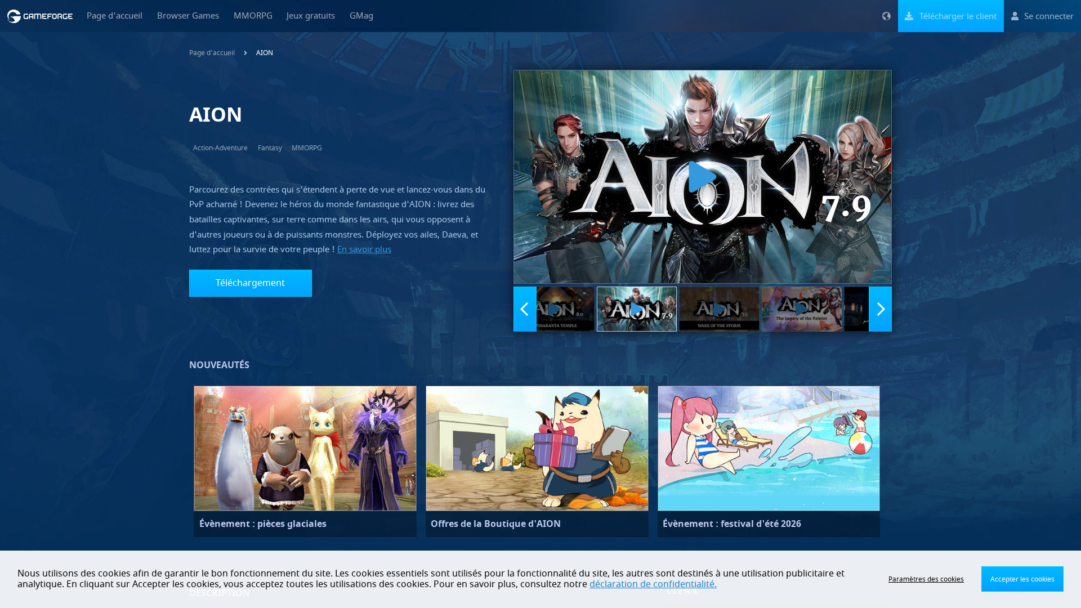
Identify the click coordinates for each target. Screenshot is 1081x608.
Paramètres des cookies (926, 579)
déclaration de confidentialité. (653, 584)
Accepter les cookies (1022, 579)
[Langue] (886, 16)
